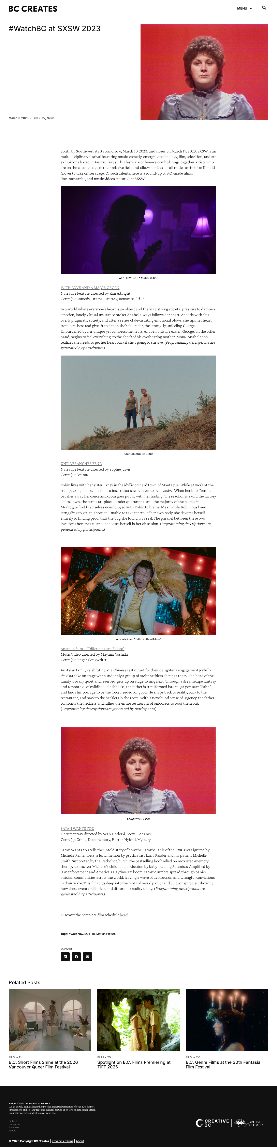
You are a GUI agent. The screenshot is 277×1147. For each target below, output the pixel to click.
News (51, 118)
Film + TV (38, 118)
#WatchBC (76, 933)
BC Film (89, 933)
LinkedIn (13, 1121)
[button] (264, 8)
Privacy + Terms (62, 1141)
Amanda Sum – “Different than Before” (92, 648)
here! (124, 914)
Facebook (14, 1127)
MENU (242, 8)
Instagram (14, 1124)
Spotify (12, 1130)
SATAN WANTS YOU (77, 828)
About (80, 1141)
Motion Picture (106, 933)
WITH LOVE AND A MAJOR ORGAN (90, 287)
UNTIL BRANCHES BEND (81, 463)
